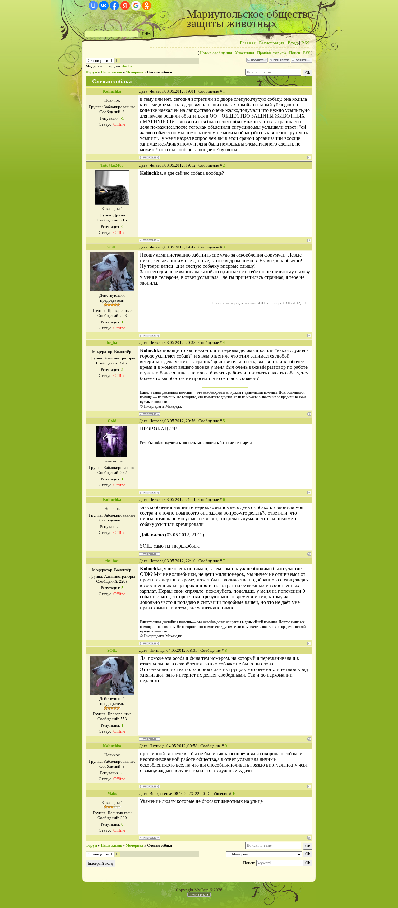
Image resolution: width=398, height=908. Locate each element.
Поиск (294, 52)
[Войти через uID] (93, 5)
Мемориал (134, 72)
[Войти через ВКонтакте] (104, 5)
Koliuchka (112, 91)
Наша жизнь (111, 72)
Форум (91, 72)
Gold (112, 421)
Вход (293, 42)
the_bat (127, 66)
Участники (244, 52)
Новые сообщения (216, 52)
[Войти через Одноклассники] (146, 5)
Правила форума (271, 52)
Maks (112, 793)
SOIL (112, 247)
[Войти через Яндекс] (125, 5)
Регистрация (271, 42)
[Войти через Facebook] (114, 5)
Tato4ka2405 (112, 165)
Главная (248, 42)
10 (234, 793)
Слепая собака (159, 72)
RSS (305, 42)
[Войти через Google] (136, 6)
